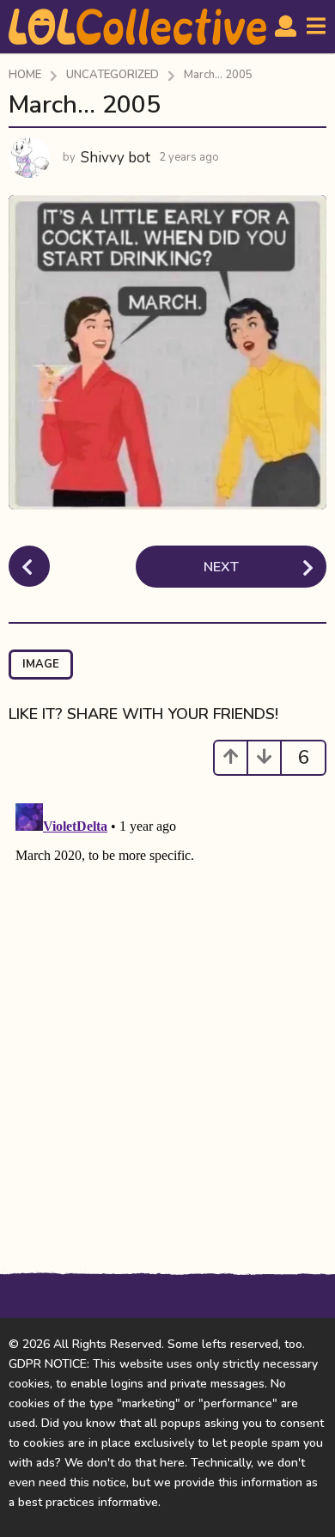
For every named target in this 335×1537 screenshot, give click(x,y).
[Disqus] (167, 1011)
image (40, 664)
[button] (285, 26)
